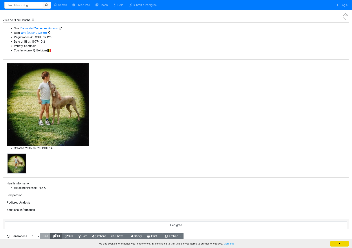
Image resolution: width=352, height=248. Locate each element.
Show (119, 236)
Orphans (101, 236)
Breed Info (83, 5)
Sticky (138, 236)
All (58, 236)
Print (154, 236)
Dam (84, 236)
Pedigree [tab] (176, 225)
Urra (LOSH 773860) (34, 33)
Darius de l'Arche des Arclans (39, 28)
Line (45, 236)
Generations (19, 236)
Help (120, 5)
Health (103, 5)
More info (228, 243)
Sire (70, 236)
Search (62, 5)
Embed (173, 236)
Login (344, 5)
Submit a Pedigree (144, 5)
